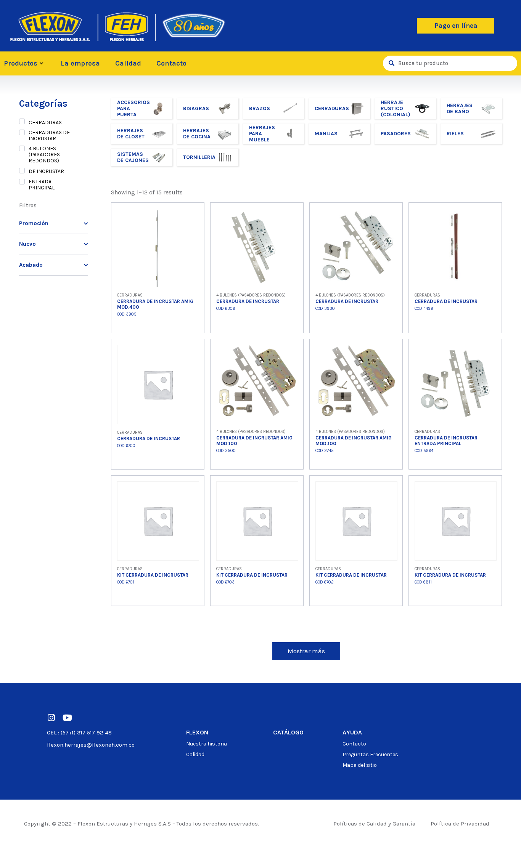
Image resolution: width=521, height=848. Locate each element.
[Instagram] (51, 717)
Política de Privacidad (460, 823)
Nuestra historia (206, 744)
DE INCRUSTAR (46, 171)
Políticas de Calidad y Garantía (374, 823)
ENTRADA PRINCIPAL (42, 185)
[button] (455, 26)
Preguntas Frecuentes (370, 754)
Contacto (171, 63)
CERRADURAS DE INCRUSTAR (49, 136)
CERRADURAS (45, 123)
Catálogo (288, 732)
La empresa (80, 63)
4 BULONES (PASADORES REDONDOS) (44, 155)
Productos (20, 63)
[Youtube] (67, 717)
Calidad (128, 63)
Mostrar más (306, 651)
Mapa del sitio (360, 765)
